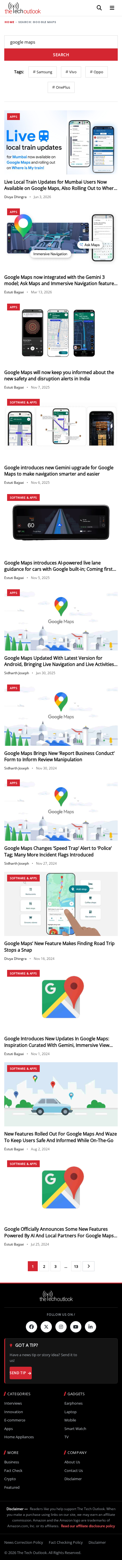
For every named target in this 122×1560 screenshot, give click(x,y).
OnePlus (63, 87)
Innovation (13, 1411)
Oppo (98, 71)
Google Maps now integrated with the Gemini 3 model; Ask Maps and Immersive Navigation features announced (60, 283)
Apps (13, 117)
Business (11, 1462)
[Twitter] (46, 1326)
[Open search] (99, 8)
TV (66, 1437)
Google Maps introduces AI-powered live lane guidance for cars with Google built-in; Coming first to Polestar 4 (58, 569)
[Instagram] (61, 1326)
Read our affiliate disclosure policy (88, 1526)
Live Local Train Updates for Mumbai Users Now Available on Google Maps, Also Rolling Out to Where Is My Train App (60, 188)
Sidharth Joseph (16, 673)
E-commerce (14, 1420)
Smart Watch (75, 1428)
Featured (12, 1487)
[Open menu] (112, 8)
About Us (72, 1462)
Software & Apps (23, 402)
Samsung (44, 71)
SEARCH (61, 54)
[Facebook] (31, 1326)
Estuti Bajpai (14, 292)
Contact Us (73, 1470)
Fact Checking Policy (66, 1542)
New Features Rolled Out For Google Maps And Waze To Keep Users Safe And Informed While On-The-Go (60, 1137)
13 (76, 1266)
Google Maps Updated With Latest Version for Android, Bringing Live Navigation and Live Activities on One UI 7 (59, 664)
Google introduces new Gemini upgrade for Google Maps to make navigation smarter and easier (58, 470)
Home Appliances (19, 1437)
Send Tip (18, 1372)
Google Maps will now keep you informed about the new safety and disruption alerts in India (59, 375)
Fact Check (13, 1470)
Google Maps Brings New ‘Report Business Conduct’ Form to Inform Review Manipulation (59, 756)
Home (9, 22)
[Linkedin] (90, 1326)
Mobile (70, 1420)
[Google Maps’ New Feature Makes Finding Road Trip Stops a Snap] (61, 904)
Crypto (10, 1478)
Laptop (70, 1411)
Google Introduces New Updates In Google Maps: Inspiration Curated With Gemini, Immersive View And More (56, 1045)
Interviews (13, 1403)
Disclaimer (73, 1478)
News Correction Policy (23, 1542)
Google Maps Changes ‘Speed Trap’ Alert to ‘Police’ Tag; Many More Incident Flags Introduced (58, 851)
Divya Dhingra (15, 196)
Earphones (73, 1403)
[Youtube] (75, 1326)
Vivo (73, 71)
